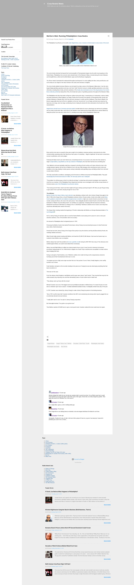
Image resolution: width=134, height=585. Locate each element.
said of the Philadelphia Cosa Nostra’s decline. (67, 184)
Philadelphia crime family (97, 343)
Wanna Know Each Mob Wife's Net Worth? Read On (8, 152)
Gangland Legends (50, 475)
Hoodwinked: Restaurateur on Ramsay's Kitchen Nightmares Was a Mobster (7, 106)
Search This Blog (49, 450)
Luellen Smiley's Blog (50, 471)
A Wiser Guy (48, 479)
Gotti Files (47, 448)
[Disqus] (78, 369)
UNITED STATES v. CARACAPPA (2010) (56, 443)
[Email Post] (47, 340)
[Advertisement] (78, 20)
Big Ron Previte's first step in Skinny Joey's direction (60, 195)
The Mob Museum (50, 482)
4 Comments (70, 39)
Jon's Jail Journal (49, 473)
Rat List (47, 455)
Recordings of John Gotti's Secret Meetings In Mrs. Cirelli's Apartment (10, 59)
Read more (107, 505)
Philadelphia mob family (53, 346)
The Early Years (5, 68)
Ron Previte (64, 346)
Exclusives (48, 446)
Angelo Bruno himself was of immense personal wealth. (61, 108)
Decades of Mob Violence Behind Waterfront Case (61, 546)
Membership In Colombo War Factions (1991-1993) (58, 453)
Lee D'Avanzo (48, 442)
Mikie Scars (48, 456)
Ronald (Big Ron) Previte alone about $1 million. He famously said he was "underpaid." (68, 176)
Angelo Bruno (50, 343)
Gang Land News (49, 481)
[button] (108, 36)
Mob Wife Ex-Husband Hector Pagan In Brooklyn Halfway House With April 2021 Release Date (9, 195)
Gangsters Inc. (48, 474)
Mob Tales (48, 470)
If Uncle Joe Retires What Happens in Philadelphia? (61, 491)
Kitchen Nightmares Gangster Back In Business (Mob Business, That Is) (68, 509)
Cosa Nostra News (55, 4)
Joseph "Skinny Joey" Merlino (63, 343)
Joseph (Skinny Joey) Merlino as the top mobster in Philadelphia (66, 161)
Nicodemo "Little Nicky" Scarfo (81, 343)
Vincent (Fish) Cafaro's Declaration (10, 84)
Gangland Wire (49, 478)
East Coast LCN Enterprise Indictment (10, 95)
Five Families (48, 445)
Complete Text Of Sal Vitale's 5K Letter (55, 452)
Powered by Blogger (79, 459)
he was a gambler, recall (74, 242)
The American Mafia (50, 477)
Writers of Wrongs (49, 468)
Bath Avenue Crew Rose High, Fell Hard (57, 564)
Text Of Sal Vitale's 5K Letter (8, 86)
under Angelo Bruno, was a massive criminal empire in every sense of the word (88, 43)
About (46, 441)
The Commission (49, 449)
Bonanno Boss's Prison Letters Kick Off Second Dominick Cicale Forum (68, 528)
